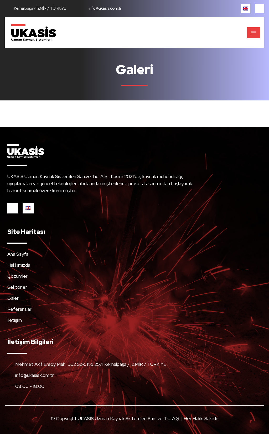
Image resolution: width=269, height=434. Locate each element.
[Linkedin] (259, 8)
